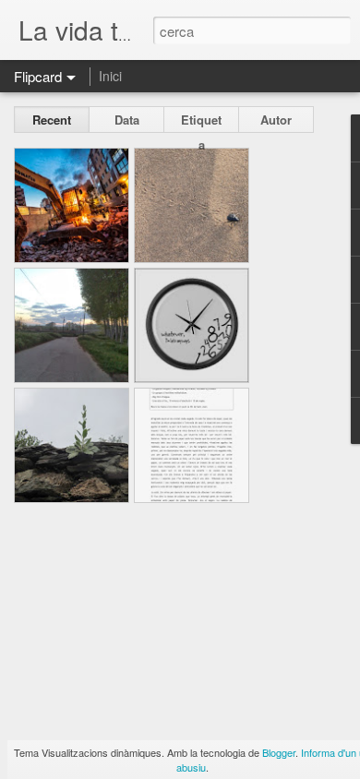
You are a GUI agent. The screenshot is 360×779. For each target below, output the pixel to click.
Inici (110, 75)
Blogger (278, 752)
